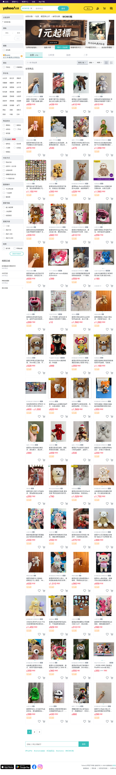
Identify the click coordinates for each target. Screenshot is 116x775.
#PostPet (28, 751)
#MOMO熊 (69, 751)
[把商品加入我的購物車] (43, 111)
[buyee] (13, 56)
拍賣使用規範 (103, 768)
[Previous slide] (26, 83)
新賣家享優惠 (107, 47)
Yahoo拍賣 (11, 8)
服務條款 (86, 768)
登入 (88, 8)
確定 (18, 38)
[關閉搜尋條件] (31, 8)
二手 (86, 54)
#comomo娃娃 (39, 751)
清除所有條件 (16, 254)
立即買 (51, 54)
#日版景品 (50, 751)
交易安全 (113, 768)
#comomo (60, 751)
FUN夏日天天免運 (92, 47)
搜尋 (83, 744)
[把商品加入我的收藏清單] (39, 111)
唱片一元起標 (62, 47)
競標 (68, 54)
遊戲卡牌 (47, 47)
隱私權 (94, 768)
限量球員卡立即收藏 (78, 47)
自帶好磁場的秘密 (33, 47)
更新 (114, 765)
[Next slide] (44, 83)
